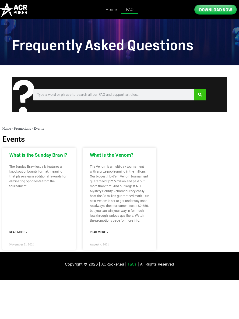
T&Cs (132, 264)
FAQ (130, 9)
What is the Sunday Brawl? (38, 155)
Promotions (22, 128)
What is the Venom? (111, 155)
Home (111, 9)
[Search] (200, 94)
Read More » (18, 232)
